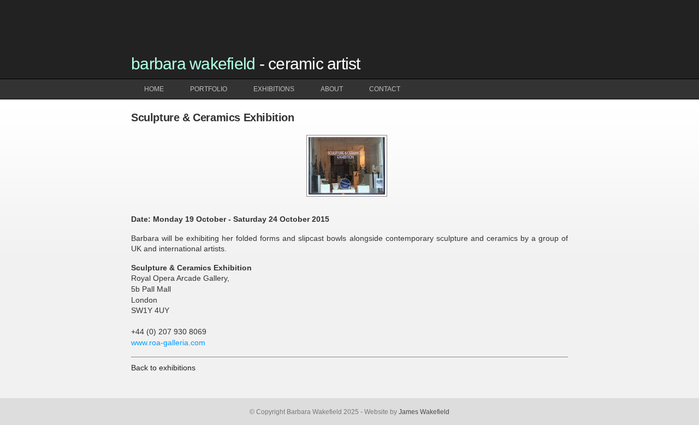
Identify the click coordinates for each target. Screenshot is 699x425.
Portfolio (208, 89)
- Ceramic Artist (245, 64)
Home (154, 89)
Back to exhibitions (163, 367)
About (332, 89)
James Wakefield (424, 412)
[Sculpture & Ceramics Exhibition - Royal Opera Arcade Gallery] (346, 195)
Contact (384, 89)
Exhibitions (273, 89)
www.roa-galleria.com (168, 342)
